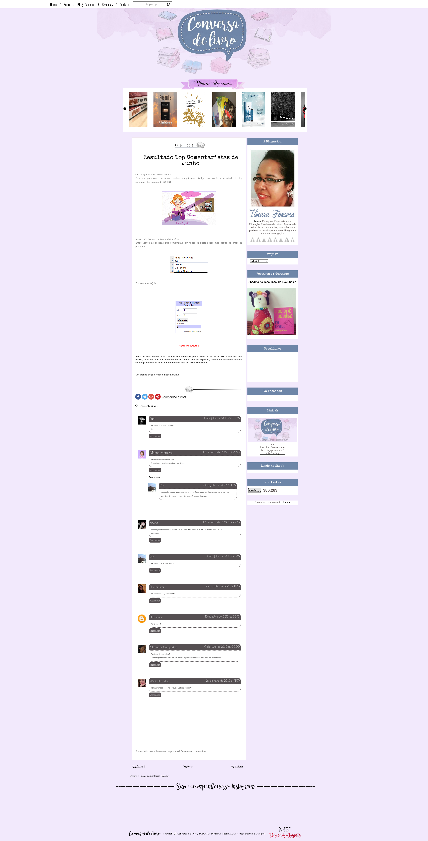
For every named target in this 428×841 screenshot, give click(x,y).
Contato (124, 4)
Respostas (154, 477)
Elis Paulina (157, 587)
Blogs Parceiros (86, 4)
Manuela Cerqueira (163, 647)
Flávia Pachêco (159, 681)
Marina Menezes (161, 452)
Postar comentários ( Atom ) (154, 776)
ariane (154, 523)
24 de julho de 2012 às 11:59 (223, 680)
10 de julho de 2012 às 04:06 (222, 418)
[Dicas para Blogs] (272, 441)
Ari (162, 485)
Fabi (152, 418)
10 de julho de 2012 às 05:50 (221, 452)
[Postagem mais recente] (138, 770)
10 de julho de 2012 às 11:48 (219, 485)
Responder (155, 436)
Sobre (67, 4)
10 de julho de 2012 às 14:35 (223, 586)
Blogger (286, 502)
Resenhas (107, 4)
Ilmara (257, 221)
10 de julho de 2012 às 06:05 (221, 522)
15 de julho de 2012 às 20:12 (222, 616)
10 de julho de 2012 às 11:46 (223, 556)
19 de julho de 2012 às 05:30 (222, 646)
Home (53, 4)
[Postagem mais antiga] (237, 770)
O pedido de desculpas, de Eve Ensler (271, 281)
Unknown (156, 617)
